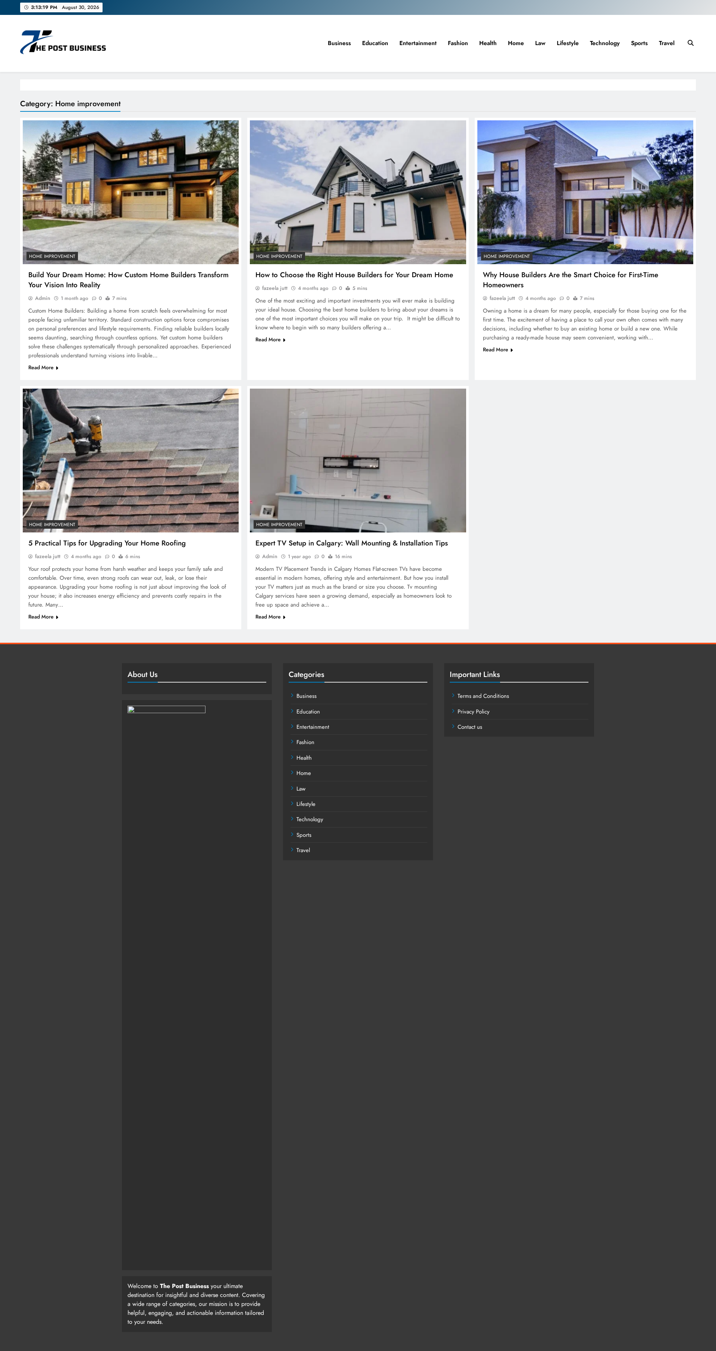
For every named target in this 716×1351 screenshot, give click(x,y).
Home (516, 43)
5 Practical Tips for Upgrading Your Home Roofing (107, 543)
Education (375, 43)
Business (339, 43)
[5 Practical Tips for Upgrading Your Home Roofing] (131, 460)
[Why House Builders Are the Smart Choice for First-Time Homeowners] (585, 192)
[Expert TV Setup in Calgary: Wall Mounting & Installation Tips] (358, 460)
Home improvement (52, 256)
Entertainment (418, 43)
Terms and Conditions (483, 696)
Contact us (470, 727)
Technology (605, 43)
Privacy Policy (474, 712)
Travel (667, 43)
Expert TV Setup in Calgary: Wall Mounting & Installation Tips (351, 543)
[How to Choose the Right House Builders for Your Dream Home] (358, 192)
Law (540, 43)
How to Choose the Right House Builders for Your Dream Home (354, 275)
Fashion (458, 43)
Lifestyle (568, 43)
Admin (42, 298)
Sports (639, 43)
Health (488, 43)
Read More (41, 367)
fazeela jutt (275, 288)
